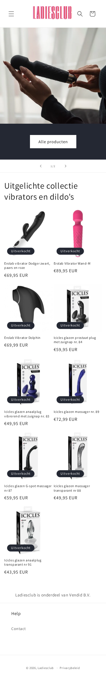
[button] (11, 14)
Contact (18, 628)
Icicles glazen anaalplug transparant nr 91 (22, 562)
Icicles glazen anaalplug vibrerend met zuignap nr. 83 (26, 413)
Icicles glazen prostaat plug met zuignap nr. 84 (75, 339)
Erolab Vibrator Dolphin (22, 337)
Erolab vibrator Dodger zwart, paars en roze (27, 265)
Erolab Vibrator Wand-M (72, 263)
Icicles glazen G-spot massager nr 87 (28, 488)
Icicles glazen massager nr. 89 (76, 411)
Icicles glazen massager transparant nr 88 (72, 488)
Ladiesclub (46, 668)
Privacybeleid (70, 668)
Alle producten (53, 141)
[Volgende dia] (65, 166)
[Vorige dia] (40, 166)
